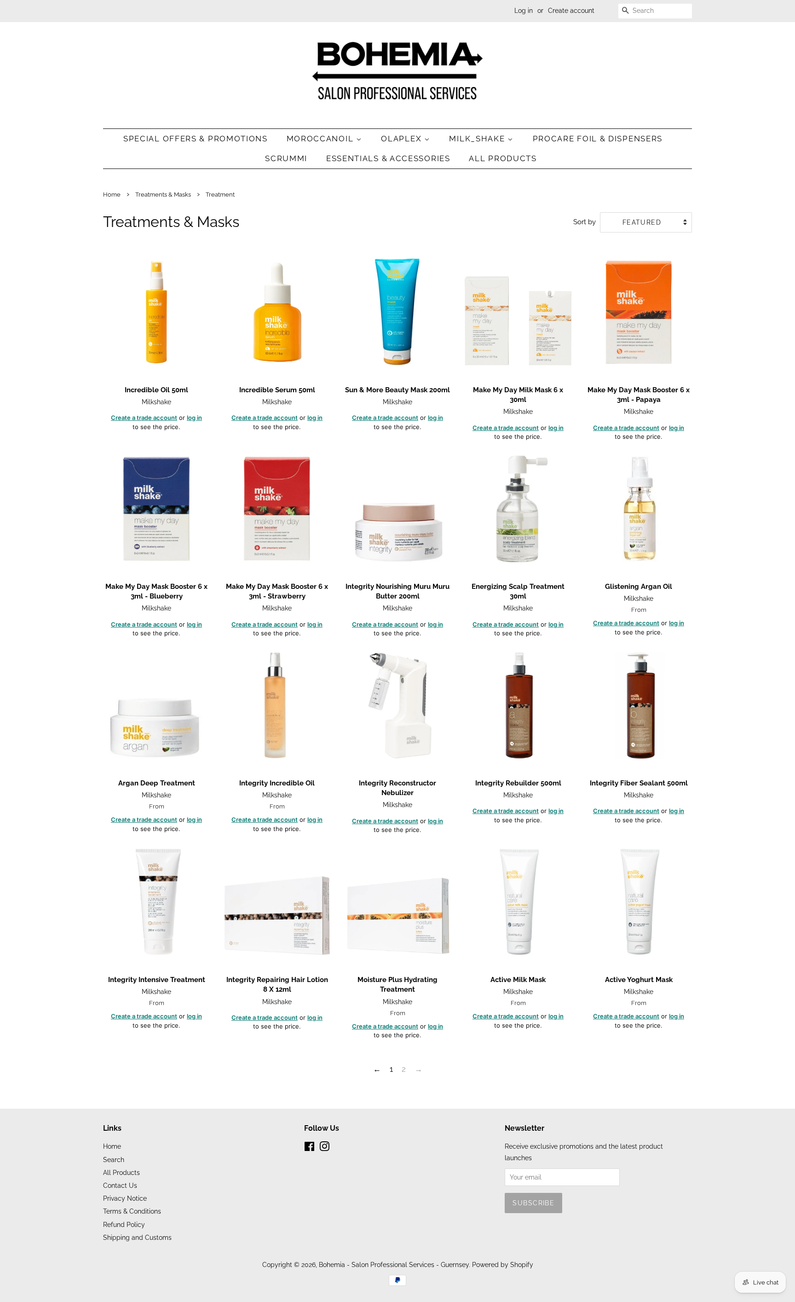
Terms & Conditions (132, 1211)
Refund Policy (124, 1224)
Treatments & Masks (163, 194)
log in (194, 417)
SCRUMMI (286, 158)
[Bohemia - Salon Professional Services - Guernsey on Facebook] (309, 1148)
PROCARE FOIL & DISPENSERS (598, 138)
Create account (571, 10)
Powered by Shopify (502, 1264)
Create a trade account (144, 417)
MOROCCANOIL (321, 138)
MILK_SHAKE (478, 138)
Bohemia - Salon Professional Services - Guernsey (394, 1264)
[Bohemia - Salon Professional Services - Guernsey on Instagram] (324, 1148)
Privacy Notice (125, 1198)
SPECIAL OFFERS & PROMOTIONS (195, 138)
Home (112, 194)
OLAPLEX (402, 138)
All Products (502, 158)
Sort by (584, 222)
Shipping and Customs (137, 1237)
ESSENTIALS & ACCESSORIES (388, 158)
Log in (523, 10)
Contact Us (120, 1185)
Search (113, 1159)
